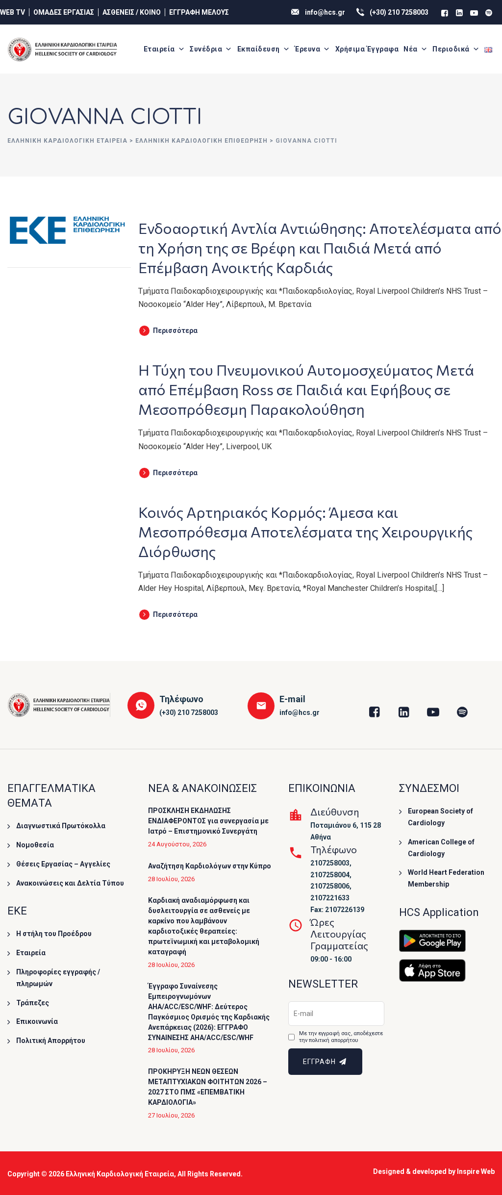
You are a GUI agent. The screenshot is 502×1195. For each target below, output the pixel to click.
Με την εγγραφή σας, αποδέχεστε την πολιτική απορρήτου (341, 1036)
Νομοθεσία (35, 845)
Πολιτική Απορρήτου (50, 1040)
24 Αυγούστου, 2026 (177, 844)
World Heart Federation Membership (446, 878)
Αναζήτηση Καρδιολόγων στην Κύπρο (209, 866)
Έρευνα (307, 49)
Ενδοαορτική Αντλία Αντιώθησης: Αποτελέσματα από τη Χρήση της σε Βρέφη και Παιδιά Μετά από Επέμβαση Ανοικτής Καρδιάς (320, 247)
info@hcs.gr (325, 12)
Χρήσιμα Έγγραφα (367, 49)
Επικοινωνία (37, 1021)
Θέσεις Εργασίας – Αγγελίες (63, 864)
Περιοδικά (451, 49)
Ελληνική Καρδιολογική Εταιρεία (120, 1174)
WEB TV (12, 12)
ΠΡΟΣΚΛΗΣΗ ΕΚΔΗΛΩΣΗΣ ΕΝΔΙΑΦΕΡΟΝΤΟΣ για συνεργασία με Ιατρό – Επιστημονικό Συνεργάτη (208, 821)
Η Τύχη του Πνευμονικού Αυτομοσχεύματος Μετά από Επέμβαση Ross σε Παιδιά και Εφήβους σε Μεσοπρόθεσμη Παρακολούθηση (306, 389)
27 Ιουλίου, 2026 (171, 1115)
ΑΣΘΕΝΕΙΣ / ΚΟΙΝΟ (131, 12)
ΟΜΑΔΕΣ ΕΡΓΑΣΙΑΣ (63, 12)
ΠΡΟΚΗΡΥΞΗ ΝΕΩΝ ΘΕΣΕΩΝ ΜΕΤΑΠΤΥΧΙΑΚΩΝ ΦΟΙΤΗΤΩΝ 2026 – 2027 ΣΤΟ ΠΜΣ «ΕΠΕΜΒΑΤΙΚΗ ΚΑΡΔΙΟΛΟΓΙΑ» (207, 1087)
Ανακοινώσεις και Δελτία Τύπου (70, 883)
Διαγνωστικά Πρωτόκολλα (60, 826)
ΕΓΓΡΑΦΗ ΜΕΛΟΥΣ (199, 12)
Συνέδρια (206, 49)
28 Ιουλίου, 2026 (171, 879)
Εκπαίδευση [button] (258, 49)
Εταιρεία (159, 49)
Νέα (410, 49)
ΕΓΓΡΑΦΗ (320, 1062)
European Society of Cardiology (440, 817)
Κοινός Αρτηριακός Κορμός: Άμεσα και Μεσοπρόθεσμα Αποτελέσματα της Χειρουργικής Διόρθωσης (305, 531)
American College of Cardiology (441, 848)
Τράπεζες (32, 1003)
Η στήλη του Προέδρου (54, 934)
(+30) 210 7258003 (399, 12)
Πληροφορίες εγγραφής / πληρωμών (58, 978)
